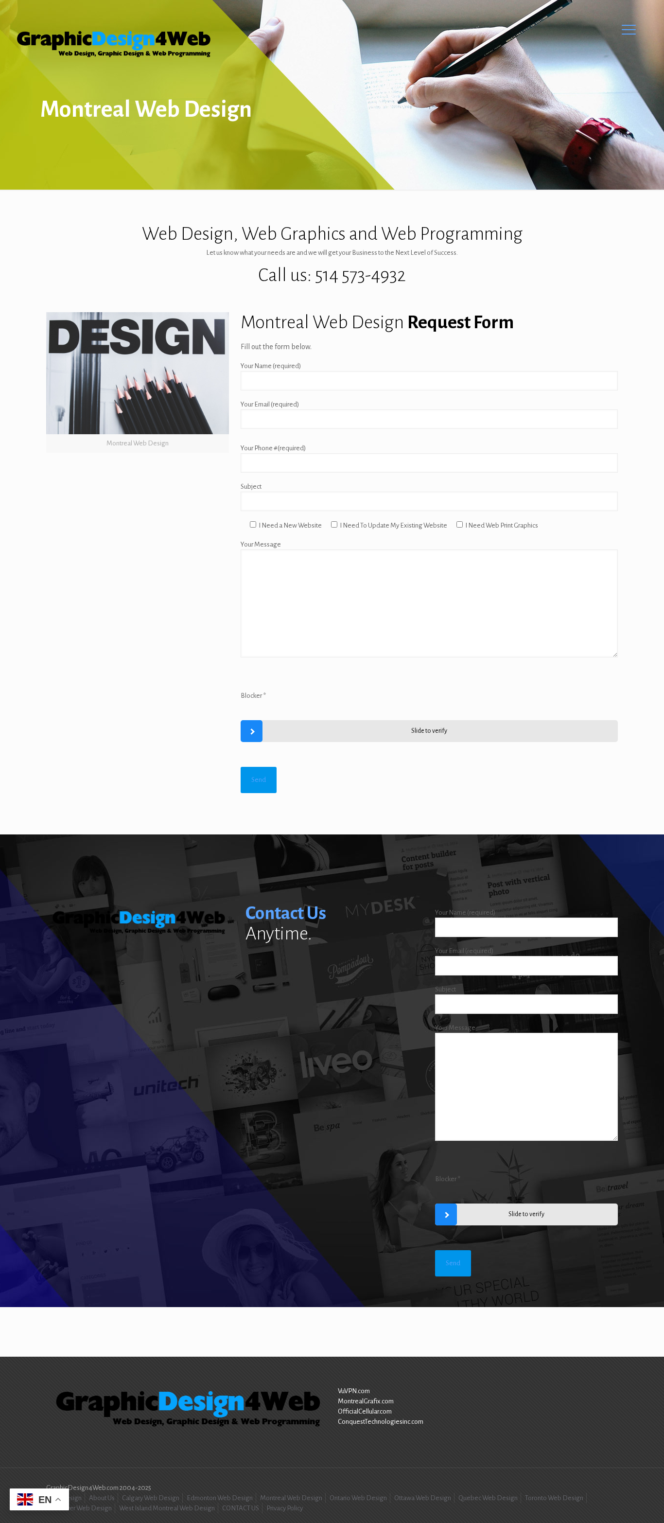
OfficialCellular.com (365, 1411)
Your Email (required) (270, 404)
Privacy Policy (284, 1508)
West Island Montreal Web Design (167, 1508)
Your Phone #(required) (273, 448)
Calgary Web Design (150, 1498)
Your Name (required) (271, 366)
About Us (102, 1498)
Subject (251, 486)
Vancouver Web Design (79, 1508)
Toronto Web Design (554, 1498)
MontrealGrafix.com (366, 1401)
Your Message (261, 544)
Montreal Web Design (291, 1498)
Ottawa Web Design (422, 1498)
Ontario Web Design (358, 1498)
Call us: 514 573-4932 (332, 275)
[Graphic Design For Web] (112, 45)
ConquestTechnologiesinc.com (380, 1421)
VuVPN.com (354, 1391)
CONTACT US (240, 1508)
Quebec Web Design (488, 1498)
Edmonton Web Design (220, 1498)
